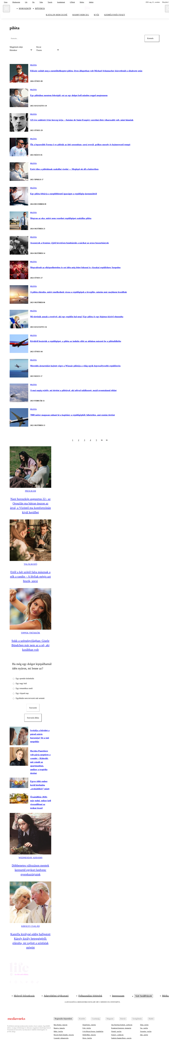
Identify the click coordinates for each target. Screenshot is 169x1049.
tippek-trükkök (30, 633)
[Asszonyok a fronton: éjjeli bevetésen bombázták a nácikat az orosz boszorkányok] (19, 245)
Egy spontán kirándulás (25, 678)
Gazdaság (96, 1019)
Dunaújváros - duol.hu (89, 1025)
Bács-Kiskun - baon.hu (60, 1025)
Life (26, 2)
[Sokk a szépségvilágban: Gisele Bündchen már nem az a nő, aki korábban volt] (30, 609)
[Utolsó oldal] (106, 440)
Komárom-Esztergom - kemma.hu (121, 1028)
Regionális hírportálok (63, 1019)
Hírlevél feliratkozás (24, 995)
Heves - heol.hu (87, 1038)
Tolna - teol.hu (144, 1025)
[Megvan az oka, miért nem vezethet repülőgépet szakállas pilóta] (19, 220)
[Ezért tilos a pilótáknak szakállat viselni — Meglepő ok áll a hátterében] (19, 171)
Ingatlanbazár (61, 2)
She (33, 2)
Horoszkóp (25, 8)
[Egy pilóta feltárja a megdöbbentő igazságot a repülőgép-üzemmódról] (19, 196)
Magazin (110, 1019)
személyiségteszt (114, 15)
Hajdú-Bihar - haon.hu (89, 1035)
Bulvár (123, 1019)
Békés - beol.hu (58, 1031)
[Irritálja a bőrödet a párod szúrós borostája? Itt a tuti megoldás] (19, 736)
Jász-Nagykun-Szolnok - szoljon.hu (121, 1025)
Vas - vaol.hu (144, 1028)
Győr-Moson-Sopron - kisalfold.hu (93, 1031)
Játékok (91, 2)
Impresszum (118, 995)
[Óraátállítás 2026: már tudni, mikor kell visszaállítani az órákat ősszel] (19, 798)
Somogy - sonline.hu (117, 1035)
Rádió (151, 1019)
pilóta (33, 65)
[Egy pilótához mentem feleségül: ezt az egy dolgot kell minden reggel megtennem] (19, 98)
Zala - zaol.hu (144, 1035)
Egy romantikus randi (24, 688)
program (30, 491)
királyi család (30, 926)
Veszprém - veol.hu (145, 1031)
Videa (41, 2)
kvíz (96, 15)
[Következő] (101, 440)
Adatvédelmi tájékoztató (56, 995)
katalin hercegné (56, 15)
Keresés (150, 38)
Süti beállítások (143, 996)
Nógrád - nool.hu (116, 1031)
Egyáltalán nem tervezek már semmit (30, 698)
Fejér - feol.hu (87, 1028)
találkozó (30, 564)
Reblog (82, 2)
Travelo (50, 2)
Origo (5, 2)
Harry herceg (80, 15)
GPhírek (72, 2)
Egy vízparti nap (22, 693)
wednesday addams (30, 857)
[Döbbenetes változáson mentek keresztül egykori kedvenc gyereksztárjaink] (30, 833)
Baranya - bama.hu (59, 1028)
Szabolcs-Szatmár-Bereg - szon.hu (121, 1038)
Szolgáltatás (137, 1019)
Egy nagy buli (21, 683)
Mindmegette (16, 2)
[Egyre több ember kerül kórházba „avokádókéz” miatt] (19, 783)
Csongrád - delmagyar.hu (61, 1038)
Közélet (82, 1019)
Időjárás (40, 8)
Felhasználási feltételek (90, 995)
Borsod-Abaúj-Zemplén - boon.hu (64, 1035)
